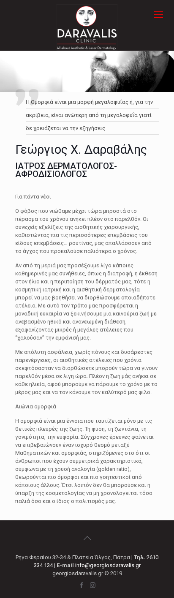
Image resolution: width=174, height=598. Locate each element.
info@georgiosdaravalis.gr (108, 565)
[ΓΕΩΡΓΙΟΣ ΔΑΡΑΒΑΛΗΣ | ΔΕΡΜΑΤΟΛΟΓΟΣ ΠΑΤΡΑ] (87, 14)
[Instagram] (92, 585)
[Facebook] (81, 585)
